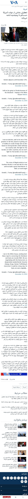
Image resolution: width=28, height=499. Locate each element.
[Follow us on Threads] (7, 478)
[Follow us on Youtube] (15, 478)
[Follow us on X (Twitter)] (18, 478)
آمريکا (25, 9)
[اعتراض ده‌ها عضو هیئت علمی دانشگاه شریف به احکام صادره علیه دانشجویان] (22, 466)
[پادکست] (25, 481)
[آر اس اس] (4, 478)
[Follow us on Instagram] (11, 478)
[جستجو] (23, 497)
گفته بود (24, 305)
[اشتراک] (22, 481)
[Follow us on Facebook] (25, 478)
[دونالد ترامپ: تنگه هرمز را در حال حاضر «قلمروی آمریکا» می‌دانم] (22, 459)
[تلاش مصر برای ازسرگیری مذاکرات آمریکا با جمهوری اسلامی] (22, 452)
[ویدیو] (15, 497)
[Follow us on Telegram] (22, 478)
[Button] (3, 25)
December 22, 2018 (21, 86)
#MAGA (24, 95)
